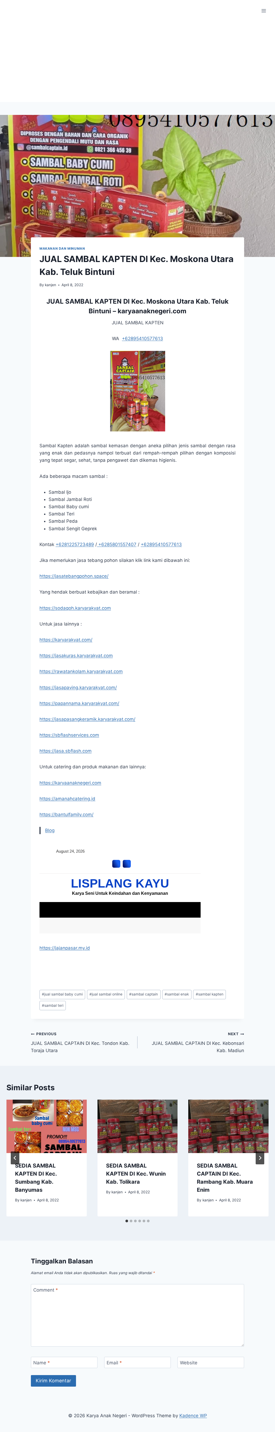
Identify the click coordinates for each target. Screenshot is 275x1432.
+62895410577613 (142, 338)
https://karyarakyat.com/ (65, 639)
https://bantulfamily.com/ (66, 814)
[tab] (126, 1221)
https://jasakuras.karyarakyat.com (76, 655)
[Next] (260, 1157)
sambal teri (52, 1005)
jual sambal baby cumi (62, 994)
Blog (50, 830)
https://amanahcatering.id (67, 798)
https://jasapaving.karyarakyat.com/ (78, 687)
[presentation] (46, 1126)
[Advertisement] (137, 61)
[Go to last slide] (15, 1157)
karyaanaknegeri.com (152, 311)
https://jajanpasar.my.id (64, 948)
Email (114, 1362)
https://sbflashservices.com (69, 735)
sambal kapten (209, 994)
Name (41, 1362)
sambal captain (143, 994)
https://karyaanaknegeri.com (70, 783)
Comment (45, 1290)
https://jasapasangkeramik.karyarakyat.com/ (87, 719)
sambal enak (177, 994)
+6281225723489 (75, 544)
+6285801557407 (116, 544)
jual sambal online (105, 994)
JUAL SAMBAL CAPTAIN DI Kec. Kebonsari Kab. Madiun (198, 1042)
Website (188, 1362)
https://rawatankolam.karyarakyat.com (81, 671)
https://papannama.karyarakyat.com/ (79, 703)
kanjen (50, 285)
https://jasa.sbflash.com (65, 751)
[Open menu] (264, 10)
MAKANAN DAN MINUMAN (62, 248)
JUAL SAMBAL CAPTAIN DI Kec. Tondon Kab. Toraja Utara (80, 1042)
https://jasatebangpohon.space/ (73, 576)
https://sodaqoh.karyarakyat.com (75, 608)
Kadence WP (193, 1415)
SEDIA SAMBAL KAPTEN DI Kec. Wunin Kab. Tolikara (136, 1173)
